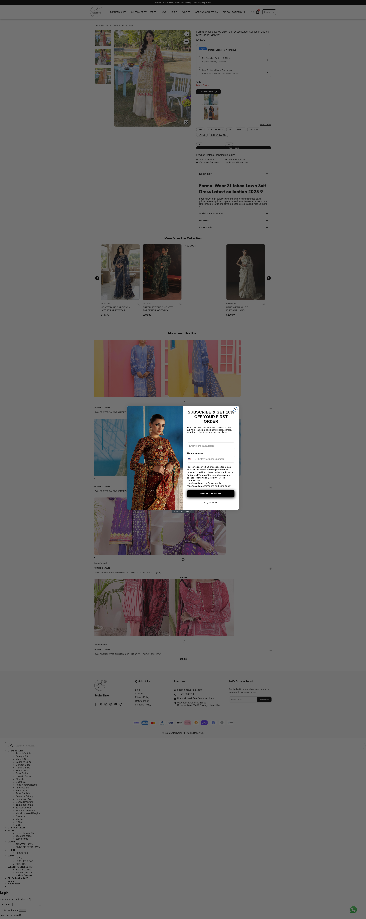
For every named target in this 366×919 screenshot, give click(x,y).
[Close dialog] (235, 409)
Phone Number (195, 453)
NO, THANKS (211, 503)
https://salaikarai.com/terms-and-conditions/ (208, 486)
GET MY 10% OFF (210, 493)
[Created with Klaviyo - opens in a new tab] (183, 511)
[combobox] (192, 459)
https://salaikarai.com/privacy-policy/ (205, 483)
